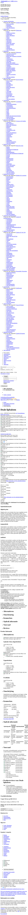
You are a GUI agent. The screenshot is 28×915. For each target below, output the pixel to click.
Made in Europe (7, 360)
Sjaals (7, 197)
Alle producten (6, 350)
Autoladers (8, 66)
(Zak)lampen (9, 219)
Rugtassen (8, 324)
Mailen (18, 399)
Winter (7, 113)
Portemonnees (9, 195)
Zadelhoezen (9, 235)
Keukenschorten (10, 166)
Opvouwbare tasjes (10, 316)
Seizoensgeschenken (11, 108)
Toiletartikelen (9, 280)
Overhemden (9, 189)
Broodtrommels (9, 158)
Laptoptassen (9, 315)
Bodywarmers (9, 178)
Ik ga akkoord (4, 913)
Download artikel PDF (8, 718)
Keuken (8, 156)
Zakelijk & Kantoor (7, 332)
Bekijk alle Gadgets (10, 62)
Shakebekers (9, 34)
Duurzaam (5, 355)
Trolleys (8, 328)
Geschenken (6, 100)
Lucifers (8, 131)
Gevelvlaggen (9, 263)
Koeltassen (8, 314)
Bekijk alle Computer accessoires (13, 56)
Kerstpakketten (9, 106)
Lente (7, 110)
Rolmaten (8, 223)
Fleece (7, 180)
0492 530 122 (4, 399)
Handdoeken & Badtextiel (12, 149)
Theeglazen (9, 40)
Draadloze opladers (10, 68)
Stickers (8, 139)
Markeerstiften (9, 289)
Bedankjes (8, 103)
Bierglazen (8, 39)
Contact (5, 828)
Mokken (8, 46)
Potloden (8, 296)
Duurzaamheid (6, 817)
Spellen (8, 138)
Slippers (8, 198)
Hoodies (8, 205)
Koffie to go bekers (10, 33)
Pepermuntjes (9, 93)
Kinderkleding (9, 187)
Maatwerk (5, 364)
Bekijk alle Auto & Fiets (11, 236)
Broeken (8, 179)
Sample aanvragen (5, 592)
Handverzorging (10, 275)
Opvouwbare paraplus (11, 244)
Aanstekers (8, 122)
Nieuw (5, 359)
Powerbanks (9, 71)
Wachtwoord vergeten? (8, 380)
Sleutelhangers (9, 134)
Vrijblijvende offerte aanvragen (7, 598)
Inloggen (6, 376)
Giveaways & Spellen (8, 119)
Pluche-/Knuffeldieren (11, 132)
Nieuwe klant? (6, 382)
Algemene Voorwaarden (9, 872)
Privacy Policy (6, 873)
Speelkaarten (9, 136)
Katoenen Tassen (10, 312)
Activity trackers (10, 60)
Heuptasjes (8, 310)
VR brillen (8, 61)
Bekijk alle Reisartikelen (11, 323)
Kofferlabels (9, 321)
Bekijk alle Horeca (10, 87)
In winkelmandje (4, 591)
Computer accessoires (11, 53)
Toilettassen (9, 281)
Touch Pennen (9, 293)
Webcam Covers (10, 55)
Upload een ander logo (6, 434)
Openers (8, 161)
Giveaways (8, 128)
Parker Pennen (9, 292)
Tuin (7, 258)
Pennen (8, 290)
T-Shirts (5, 840)
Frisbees (8, 240)
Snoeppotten (9, 95)
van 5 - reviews (9, 1)
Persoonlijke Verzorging (8, 270)
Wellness (8, 283)
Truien (7, 204)
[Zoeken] (14, 367)
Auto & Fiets (9, 233)
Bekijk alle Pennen (10, 294)
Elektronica (6, 51)
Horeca (8, 82)
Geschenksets (9, 105)
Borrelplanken (9, 84)
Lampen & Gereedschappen (9, 215)
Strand (7, 251)
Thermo (8, 47)
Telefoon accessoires (11, 74)
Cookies (5, 876)
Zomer (7, 114)
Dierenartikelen (9, 239)
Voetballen (8, 249)
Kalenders (8, 25)
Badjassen (8, 150)
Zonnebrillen (9, 213)
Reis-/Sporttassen (10, 319)
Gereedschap (9, 220)
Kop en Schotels (10, 44)
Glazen (8, 38)
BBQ (7, 237)
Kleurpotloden (9, 297)
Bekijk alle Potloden (11, 299)
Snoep (7, 90)
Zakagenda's (9, 26)
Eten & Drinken (7, 78)
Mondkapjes (9, 277)
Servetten (8, 86)
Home (4, 402)
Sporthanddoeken (10, 152)
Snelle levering (9, 117)
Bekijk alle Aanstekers (11, 125)
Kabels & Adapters (10, 69)
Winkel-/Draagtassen (11, 329)
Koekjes (8, 88)
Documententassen (10, 307)
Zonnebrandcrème (10, 284)
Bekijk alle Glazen (10, 43)
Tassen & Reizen (7, 303)
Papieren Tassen (10, 318)
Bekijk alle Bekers (10, 35)
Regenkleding (9, 196)
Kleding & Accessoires (8, 174)
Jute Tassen (8, 311)
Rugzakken (6, 837)
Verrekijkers (9, 259)
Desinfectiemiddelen (11, 272)
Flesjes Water (9, 81)
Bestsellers (6, 358)
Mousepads (8, 341)
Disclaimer (5, 874)
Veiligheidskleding (10, 207)
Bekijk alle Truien (10, 206)
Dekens (8, 148)
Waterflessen (9, 48)
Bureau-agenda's (10, 24)
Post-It (7, 345)
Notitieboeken (9, 343)
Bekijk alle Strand (10, 255)
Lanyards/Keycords (10, 130)
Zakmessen (8, 228)
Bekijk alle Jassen (10, 185)
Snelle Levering (7, 356)
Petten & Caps (9, 191)
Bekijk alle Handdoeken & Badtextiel (14, 153)
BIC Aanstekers (9, 123)
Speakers (8, 73)
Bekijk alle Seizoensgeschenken (13, 115)
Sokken (8, 200)
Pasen (7, 112)
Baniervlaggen (9, 262)
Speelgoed (8, 135)
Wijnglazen (8, 42)
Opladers (8, 65)
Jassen (7, 183)
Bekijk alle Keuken (10, 165)
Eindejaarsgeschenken (11, 104)
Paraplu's (8, 242)
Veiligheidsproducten (11, 224)
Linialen (8, 340)
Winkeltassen (6, 851)
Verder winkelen (7, 394)
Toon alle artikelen (10, 27)
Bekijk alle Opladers (11, 70)
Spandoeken (9, 264)
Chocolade (8, 91)
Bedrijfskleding (9, 176)
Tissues (8, 279)
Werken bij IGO (7, 818)
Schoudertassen (9, 325)
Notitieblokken (9, 342)
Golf (7, 241)
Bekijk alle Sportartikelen (12, 250)
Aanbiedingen (6, 354)
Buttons (8, 127)
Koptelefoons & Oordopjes (12, 64)
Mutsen (8, 188)
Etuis (7, 336)
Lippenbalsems (9, 276)
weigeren (3, 908)
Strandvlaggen (9, 266)
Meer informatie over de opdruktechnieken (16, 480)
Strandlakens (9, 253)
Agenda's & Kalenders (8, 21)
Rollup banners (9, 346)
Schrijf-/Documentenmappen (12, 347)
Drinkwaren (6, 29)
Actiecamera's (9, 59)
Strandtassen (9, 327)
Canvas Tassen (9, 306)
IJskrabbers (8, 222)
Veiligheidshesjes (10, 226)
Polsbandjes (9, 193)
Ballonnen (8, 126)
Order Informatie (7, 826)
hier (18, 911)
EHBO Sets (9, 274)
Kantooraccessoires (10, 338)
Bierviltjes (8, 83)
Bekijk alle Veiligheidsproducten (13, 227)
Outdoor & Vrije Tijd (8, 231)
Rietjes (7, 162)
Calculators (8, 334)
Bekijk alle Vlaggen (10, 267)
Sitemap (5, 877)
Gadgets (8, 57)
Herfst (7, 109)
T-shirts (8, 202)
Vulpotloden (9, 298)
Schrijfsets (8, 301)
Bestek (7, 157)
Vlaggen (8, 261)
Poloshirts (8, 192)
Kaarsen (8, 154)
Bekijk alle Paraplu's (11, 246)
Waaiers (8, 210)
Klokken (8, 167)
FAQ (4, 363)
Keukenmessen (9, 160)
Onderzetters (9, 170)
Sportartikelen (9, 248)
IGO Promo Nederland (8, 869)
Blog (4, 361)
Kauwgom (8, 92)
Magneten (8, 169)
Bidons (8, 36)
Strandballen (9, 257)
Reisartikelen (9, 320)
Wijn (7, 97)
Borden (8, 147)
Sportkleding (9, 201)
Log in (5, 383)
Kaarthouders (9, 337)
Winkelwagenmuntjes (11, 141)
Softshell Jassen (9, 184)
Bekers (7, 31)
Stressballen (9, 140)
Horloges (8, 182)
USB (7, 75)
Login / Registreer (7, 825)
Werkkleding (9, 211)
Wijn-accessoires (10, 171)
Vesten (7, 209)
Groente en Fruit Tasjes (11, 308)
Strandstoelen (9, 254)
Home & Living (7, 144)
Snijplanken (9, 163)
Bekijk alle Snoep (10, 96)
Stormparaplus (9, 245)
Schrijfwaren (6, 286)
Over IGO (5, 816)
